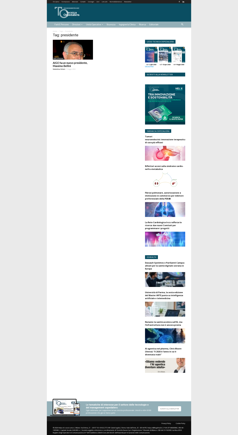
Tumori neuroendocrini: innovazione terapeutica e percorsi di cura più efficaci (170, 139)
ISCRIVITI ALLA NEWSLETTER (169, 409)
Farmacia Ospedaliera (158, 131)
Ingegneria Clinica (127, 24)
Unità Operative (93, 24)
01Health (151, 257)
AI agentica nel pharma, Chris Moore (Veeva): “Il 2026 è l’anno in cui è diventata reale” (163, 351)
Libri (97, 2)
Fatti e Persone (62, 24)
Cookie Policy (180, 423)
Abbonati (75, 2)
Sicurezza (111, 24)
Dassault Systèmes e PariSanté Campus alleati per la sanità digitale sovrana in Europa (164, 265)
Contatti (83, 2)
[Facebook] (179, 1)
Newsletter (128, 2)
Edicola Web (149, 67)
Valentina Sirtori (59, 69)
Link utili (104, 2)
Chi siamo (56, 2)
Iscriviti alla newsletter (160, 74)
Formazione (66, 2)
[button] (182, 25)
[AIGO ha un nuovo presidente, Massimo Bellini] (73, 50)
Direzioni (76, 24)
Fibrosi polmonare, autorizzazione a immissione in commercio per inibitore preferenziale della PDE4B (164, 195)
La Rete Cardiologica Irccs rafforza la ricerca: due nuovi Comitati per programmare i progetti (163, 225)
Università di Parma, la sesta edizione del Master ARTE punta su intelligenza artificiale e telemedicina (164, 295)
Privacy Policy (166, 423)
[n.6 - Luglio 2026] (151, 55)
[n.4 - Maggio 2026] (179, 55)
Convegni (91, 2)
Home (55, 31)
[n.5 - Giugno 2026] (165, 55)
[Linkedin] (183, 1)
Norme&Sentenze (116, 2)
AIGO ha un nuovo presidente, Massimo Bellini (70, 64)
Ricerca (142, 24)
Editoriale (153, 24)
